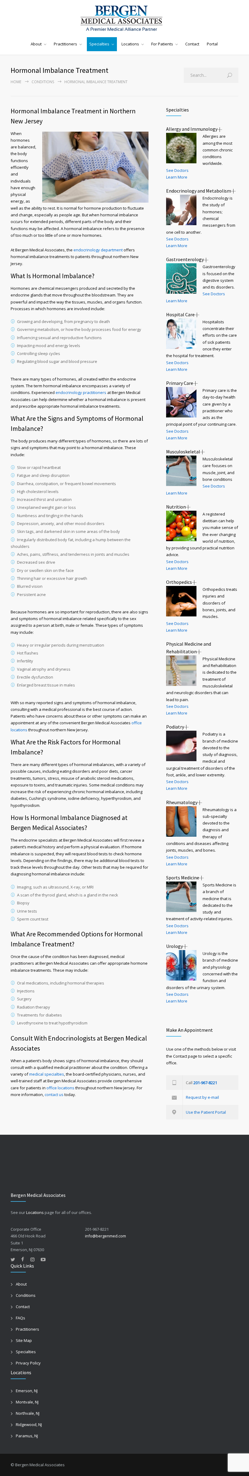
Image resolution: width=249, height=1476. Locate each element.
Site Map (24, 1340)
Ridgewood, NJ (29, 1424)
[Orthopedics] (181, 601)
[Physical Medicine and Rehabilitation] (181, 670)
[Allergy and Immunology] (181, 148)
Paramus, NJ (27, 1436)
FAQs (20, 1318)
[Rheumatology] (181, 821)
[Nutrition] (181, 526)
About (36, 44)
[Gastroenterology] (181, 278)
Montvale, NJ (27, 1402)
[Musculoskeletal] (181, 471)
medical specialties (46, 1074)
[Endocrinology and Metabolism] (181, 210)
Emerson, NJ (27, 1390)
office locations (60, 1088)
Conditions (43, 81)
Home (16, 81)
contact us (54, 1094)
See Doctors (177, 170)
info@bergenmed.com (105, 1236)
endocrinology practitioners (81, 392)
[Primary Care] (181, 402)
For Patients (162, 44)
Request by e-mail (202, 1097)
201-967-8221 (205, 1082)
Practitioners (65, 44)
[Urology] (181, 965)
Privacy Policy (28, 1363)
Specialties (99, 44)
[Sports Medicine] (181, 897)
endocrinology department (98, 250)
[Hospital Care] (181, 333)
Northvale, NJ (27, 1413)
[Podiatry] (181, 746)
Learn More (176, 177)
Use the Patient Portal (206, 1112)
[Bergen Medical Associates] (124, 18)
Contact (192, 44)
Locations (130, 44)
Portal (212, 44)
